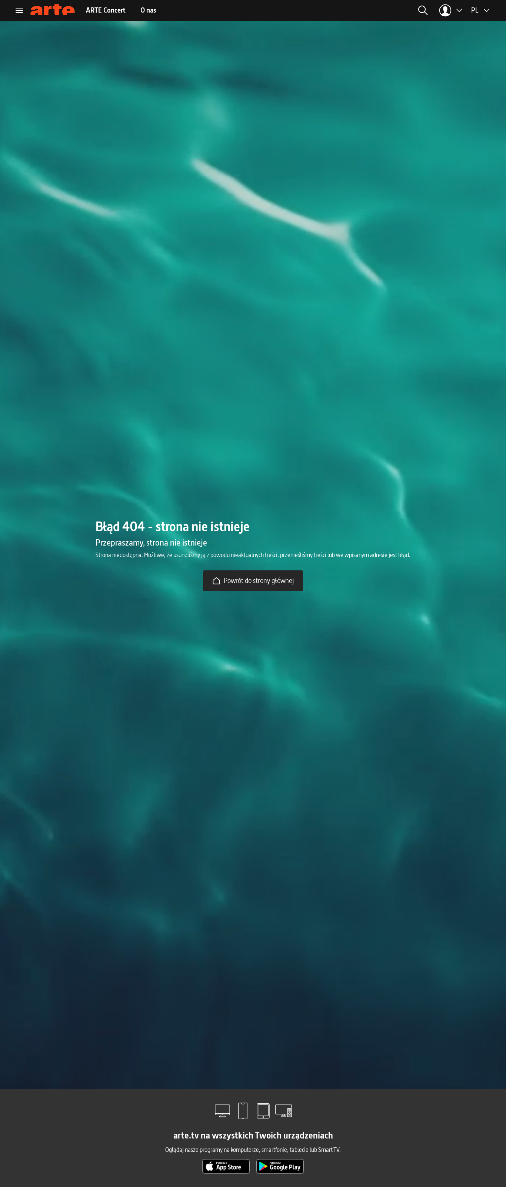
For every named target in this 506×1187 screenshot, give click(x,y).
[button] (364, 10)
